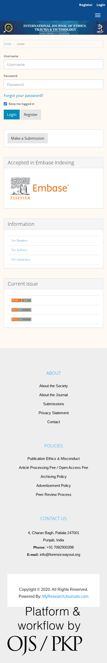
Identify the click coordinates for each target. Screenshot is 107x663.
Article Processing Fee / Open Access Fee (53, 467)
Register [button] (31, 114)
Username (11, 56)
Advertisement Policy (53, 485)
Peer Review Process (53, 494)
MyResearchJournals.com (65, 596)
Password (10, 76)
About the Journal (53, 395)
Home (7, 44)
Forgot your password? (23, 95)
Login (101, 4)
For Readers (19, 240)
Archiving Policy (54, 476)
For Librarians (20, 259)
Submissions (53, 404)
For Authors (19, 250)
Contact (53, 422)
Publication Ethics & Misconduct (53, 458)
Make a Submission (27, 138)
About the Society (53, 386)
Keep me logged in (21, 104)
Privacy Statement (54, 413)
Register (86, 4)
